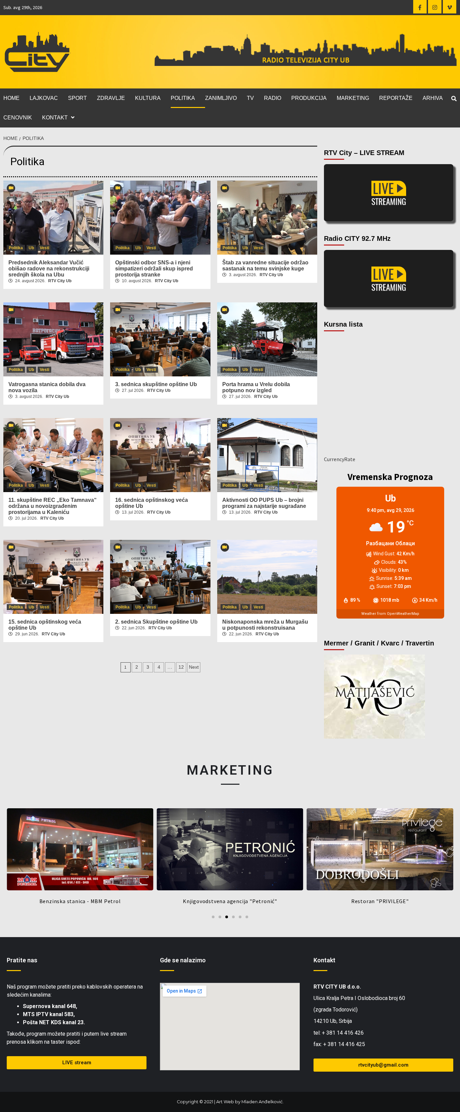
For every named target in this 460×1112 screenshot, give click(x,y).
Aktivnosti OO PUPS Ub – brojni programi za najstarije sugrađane (264, 503)
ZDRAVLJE (111, 98)
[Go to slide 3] (226, 917)
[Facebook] (420, 6)
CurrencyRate (339, 459)
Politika (16, 248)
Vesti (44, 248)
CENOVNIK (17, 117)
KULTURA (148, 98)
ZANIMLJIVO (221, 98)
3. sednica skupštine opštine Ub (156, 384)
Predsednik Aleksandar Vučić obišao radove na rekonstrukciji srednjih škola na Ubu (48, 268)
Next (194, 667)
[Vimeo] (449, 6)
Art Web (225, 1101)
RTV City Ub (59, 281)
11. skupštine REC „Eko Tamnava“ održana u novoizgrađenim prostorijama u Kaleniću (52, 506)
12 (181, 667)
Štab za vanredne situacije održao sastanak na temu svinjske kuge (265, 265)
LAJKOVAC (44, 98)
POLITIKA (183, 98)
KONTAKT (55, 117)
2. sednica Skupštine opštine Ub (156, 622)
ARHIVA (433, 98)
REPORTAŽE (396, 98)
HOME (11, 98)
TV (250, 98)
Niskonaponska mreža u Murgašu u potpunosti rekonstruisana (265, 625)
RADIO (272, 98)
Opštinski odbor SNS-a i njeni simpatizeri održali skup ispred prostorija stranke (154, 268)
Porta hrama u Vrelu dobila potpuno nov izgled (256, 387)
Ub (31, 248)
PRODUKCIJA (309, 98)
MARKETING (353, 98)
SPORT (77, 98)
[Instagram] (434, 6)
